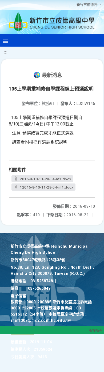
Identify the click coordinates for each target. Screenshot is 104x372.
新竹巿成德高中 (89, 5)
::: (5, 52)
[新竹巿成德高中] (52, 23)
